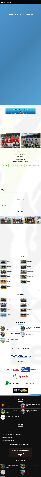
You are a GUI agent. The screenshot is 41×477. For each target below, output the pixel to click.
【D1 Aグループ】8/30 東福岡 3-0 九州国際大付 (6, 227)
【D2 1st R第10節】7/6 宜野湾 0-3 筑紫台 (12, 327)
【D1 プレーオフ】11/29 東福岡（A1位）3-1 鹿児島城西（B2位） (12, 434)
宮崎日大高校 (29, 304)
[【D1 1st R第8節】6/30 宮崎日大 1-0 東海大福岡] (18, 220)
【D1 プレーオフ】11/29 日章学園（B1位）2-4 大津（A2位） (11, 431)
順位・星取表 (28, 165)
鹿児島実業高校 (9, 271)
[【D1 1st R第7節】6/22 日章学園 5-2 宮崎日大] (30, 220)
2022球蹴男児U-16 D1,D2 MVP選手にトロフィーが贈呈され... (33, 411)
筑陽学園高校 (9, 286)
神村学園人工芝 (23, 151)
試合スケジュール (13, 165)
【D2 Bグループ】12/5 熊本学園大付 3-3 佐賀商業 (13, 334)
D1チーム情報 (4, 165)
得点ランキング (36, 165)
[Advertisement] (20, 123)
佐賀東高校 (28, 299)
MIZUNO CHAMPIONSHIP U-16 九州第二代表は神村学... (33, 405)
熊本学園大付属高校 (30, 309)
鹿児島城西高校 (29, 261)
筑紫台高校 (8, 309)
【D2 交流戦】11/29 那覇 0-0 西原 (6, 437)
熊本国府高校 (9, 281)
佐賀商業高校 (9, 314)
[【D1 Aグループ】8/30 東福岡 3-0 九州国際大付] (6, 220)
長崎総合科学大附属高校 (30, 271)
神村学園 (16, 154)
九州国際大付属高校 (30, 276)
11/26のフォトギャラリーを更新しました (12, 410)
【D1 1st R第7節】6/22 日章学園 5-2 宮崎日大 (29, 227)
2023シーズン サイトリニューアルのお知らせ (13, 404)
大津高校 (8, 276)
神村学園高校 (29, 266)
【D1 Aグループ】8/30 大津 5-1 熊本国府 (12, 339)
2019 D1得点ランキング (29, 334)
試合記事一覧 (21, 165)
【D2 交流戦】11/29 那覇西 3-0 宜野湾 (7, 440)
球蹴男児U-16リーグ (6, 2)
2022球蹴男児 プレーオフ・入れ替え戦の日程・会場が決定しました (13, 417)
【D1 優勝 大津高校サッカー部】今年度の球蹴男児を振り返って (33, 328)
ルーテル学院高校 (9, 304)
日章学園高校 (9, 266)
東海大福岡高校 (9, 299)
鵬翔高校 (28, 281)
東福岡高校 (8, 261)
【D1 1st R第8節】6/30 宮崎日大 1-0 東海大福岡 (18, 227)
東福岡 (24, 154)
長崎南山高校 (29, 314)
